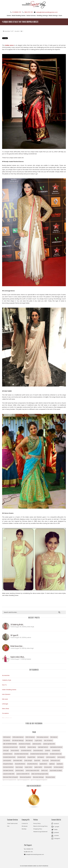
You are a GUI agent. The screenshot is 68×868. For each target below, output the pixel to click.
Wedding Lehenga (42, 15)
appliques (60, 764)
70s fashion (6, 740)
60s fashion (54, 737)
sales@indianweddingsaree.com (47, 12)
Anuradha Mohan (20, 764)
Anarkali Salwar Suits (9, 757)
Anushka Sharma (32, 764)
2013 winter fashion (18, 737)
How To (4, 685)
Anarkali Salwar (7, 754)
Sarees (9, 15)
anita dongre (28, 760)
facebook (56, 823)
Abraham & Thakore (24, 744)
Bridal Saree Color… (17, 646)
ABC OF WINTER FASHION (9, 744)
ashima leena (19, 770)
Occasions (5, 713)
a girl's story (38, 740)
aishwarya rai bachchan (10, 747)
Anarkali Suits (21, 757)
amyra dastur (15, 750)
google (57, 826)
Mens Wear (5, 708)
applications (43, 764)
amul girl (5, 750)
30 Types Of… (15, 635)
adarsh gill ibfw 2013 (49, 744)
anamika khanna (26, 750)
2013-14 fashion (30, 737)
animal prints (7, 760)
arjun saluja (19, 767)
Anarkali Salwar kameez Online (39, 754)
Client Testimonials (12, 823)
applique (51, 764)
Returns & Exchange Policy (40, 826)
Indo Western (6, 694)
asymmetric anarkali (56, 770)
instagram (57, 838)
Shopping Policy (37, 829)
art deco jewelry (58, 767)
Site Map (24, 829)
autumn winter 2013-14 (23, 774)
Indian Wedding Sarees (9, 690)
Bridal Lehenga (53, 15)
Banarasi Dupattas (25, 777)
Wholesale (24, 826)
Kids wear (5, 699)
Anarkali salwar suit (55, 754)
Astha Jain (44, 770)
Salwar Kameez (31, 15)
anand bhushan (38, 750)
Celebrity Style (6, 680)
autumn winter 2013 (8, 774)
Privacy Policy (37, 823)
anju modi (45, 760)
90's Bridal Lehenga (17, 740)
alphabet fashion (43, 747)
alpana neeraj (32, 747)
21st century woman (42, 737)
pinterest (56, 832)
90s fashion (29, 740)
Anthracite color (55, 760)
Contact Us (25, 823)
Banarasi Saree (50, 777)
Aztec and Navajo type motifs (40, 774)
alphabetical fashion (56, 747)
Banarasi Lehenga (38, 777)
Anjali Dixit (37, 760)
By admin (17, 31)
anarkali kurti (56, 750)
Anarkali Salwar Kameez (21, 754)
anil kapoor (41, 757)
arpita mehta (38, 767)
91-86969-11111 (16, 12)
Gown (60, 15)
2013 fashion (6, 737)
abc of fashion (48, 740)
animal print (61, 757)
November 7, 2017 (8, 31)
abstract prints (37, 744)
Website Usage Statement (40, 831)
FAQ (8, 826)
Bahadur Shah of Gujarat (10, 777)
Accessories (5, 675)
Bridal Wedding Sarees (19, 15)
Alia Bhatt (22, 747)
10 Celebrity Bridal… (17, 624)
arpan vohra (28, 767)
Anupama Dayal (8, 764)
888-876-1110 (28, 12)
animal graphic (50, 757)
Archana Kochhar (8, 767)
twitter (55, 829)
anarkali (47, 750)
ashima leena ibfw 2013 (32, 770)
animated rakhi (17, 760)
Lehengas (5, 704)
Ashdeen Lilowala (8, 770)
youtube (56, 835)
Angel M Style (31, 757)
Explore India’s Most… (18, 657)
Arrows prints (48, 767)
